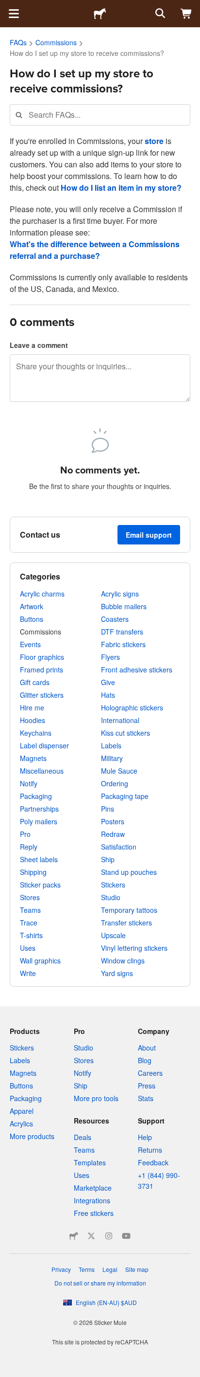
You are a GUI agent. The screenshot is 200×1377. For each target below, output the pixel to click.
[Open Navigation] (13, 13)
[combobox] (100, 114)
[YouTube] (126, 1236)
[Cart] (186, 13)
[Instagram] (109, 1236)
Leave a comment (39, 345)
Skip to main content (7, 7)
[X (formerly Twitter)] (91, 1236)
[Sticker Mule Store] (74, 1236)
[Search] (159, 13)
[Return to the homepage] (100, 13)
